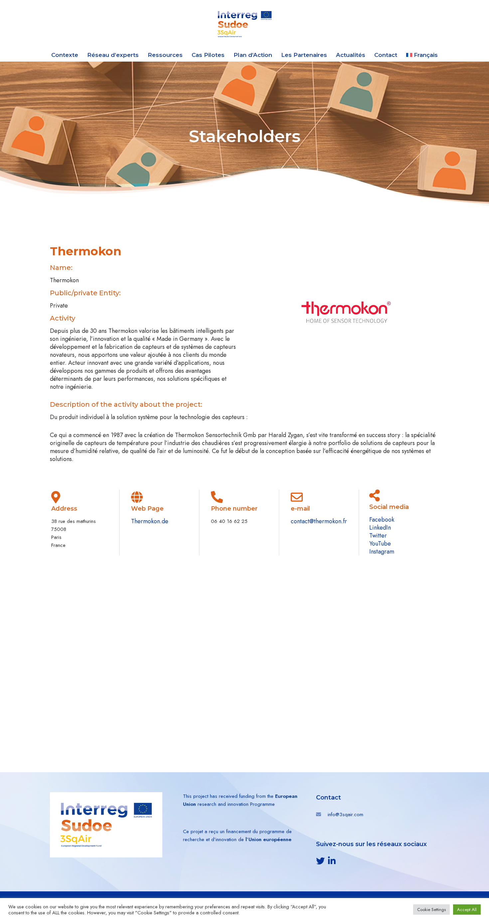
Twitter (378, 535)
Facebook (381, 519)
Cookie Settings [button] (431, 909)
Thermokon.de (149, 521)
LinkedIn (380, 527)
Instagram (381, 551)
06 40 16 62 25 (229, 521)
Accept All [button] (467, 909)
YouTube (380, 543)
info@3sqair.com (345, 814)
